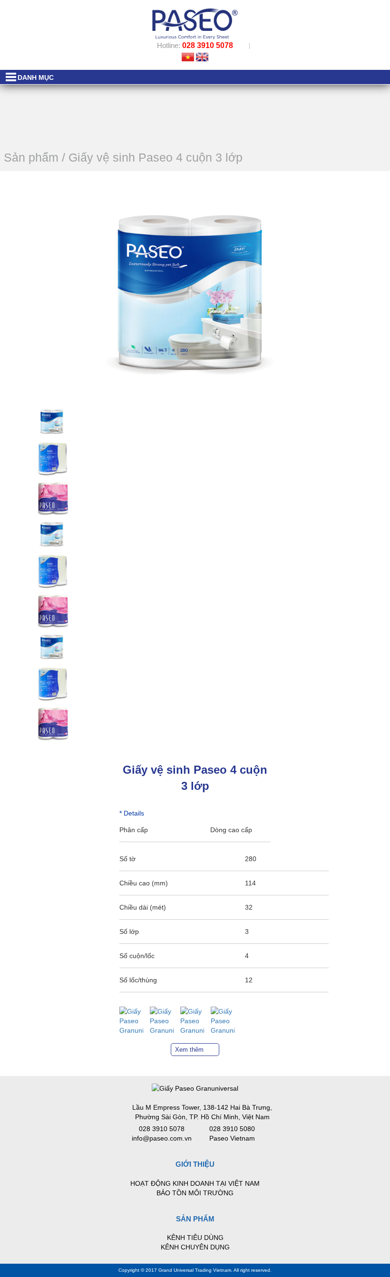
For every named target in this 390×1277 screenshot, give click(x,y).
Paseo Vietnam (232, 1138)
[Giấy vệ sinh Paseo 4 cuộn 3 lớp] (52, 421)
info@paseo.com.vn (162, 1138)
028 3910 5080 (232, 1129)
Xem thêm (189, 1049)
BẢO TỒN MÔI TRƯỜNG (195, 1193)
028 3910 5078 (207, 45)
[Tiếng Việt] (188, 56)
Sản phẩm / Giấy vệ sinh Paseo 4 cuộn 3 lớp (123, 157)
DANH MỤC (36, 77)
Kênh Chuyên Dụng (195, 1247)
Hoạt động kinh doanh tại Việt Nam (195, 1183)
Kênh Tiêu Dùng (195, 1237)
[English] (202, 56)
